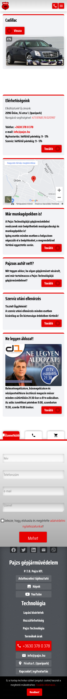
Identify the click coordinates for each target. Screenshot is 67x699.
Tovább (48, 148)
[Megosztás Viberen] (53, 550)
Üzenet (7, 505)
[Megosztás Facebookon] (13, 550)
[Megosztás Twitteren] (23, 550)
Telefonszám (10, 473)
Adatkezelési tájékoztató (33, 578)
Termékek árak (33, 636)
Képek (33, 586)
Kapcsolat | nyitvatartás (33, 671)
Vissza (18, 30)
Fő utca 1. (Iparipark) (33, 663)
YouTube (36, 594)
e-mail (7, 489)
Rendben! (34, 692)
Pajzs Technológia (33, 628)
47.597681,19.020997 (43, 117)
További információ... (46, 685)
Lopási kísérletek (33, 612)
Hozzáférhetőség (33, 620)
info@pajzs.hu (22, 131)
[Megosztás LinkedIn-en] (33, 550)
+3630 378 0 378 (24, 127)
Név (5, 456)
